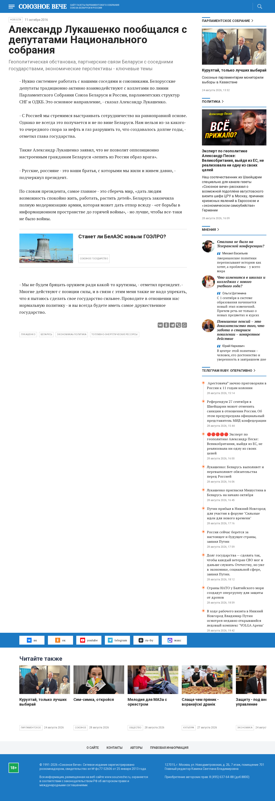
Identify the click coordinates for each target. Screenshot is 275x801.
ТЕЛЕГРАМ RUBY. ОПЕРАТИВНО (227, 371)
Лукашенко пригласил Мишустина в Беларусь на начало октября (236, 492)
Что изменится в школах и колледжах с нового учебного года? (241, 281)
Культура (188, 727)
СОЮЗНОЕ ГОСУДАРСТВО (94, 258)
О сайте (93, 747)
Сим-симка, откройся (93, 699)
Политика (211, 102)
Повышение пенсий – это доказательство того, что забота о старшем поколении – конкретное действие (240, 330)
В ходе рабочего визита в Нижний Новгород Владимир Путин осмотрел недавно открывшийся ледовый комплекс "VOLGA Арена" (235, 618)
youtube (92, 640)
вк (35, 640)
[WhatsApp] (184, 325)
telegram (121, 640)
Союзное (80, 727)
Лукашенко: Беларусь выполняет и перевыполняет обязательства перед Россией (235, 472)
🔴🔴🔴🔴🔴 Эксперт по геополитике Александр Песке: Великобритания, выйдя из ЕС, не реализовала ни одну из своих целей (234, 444)
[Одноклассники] (166, 325)
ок (64, 640)
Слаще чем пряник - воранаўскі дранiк (200, 701)
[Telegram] (172, 325)
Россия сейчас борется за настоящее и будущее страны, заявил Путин (231, 537)
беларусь (46, 334)
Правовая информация (169, 747)
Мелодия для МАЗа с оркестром (147, 701)
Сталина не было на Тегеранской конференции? (240, 243)
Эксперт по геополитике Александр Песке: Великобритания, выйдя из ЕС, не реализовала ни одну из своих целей (233, 160)
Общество (135, 727)
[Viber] (178, 325)
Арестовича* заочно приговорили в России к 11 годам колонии (236, 385)
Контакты (114, 747)
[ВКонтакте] (160, 325)
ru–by (149, 640)
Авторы (136, 747)
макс (177, 640)
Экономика (244, 727)
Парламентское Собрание (226, 21)
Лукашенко (28, 334)
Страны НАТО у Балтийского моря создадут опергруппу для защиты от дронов (235, 592)
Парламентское (31, 727)
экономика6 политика (71, 334)
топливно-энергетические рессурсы (115, 334)
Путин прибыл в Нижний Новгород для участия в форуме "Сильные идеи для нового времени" (236, 513)
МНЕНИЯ (209, 230)
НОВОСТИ (15, 19)
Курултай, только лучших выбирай (234, 70)
